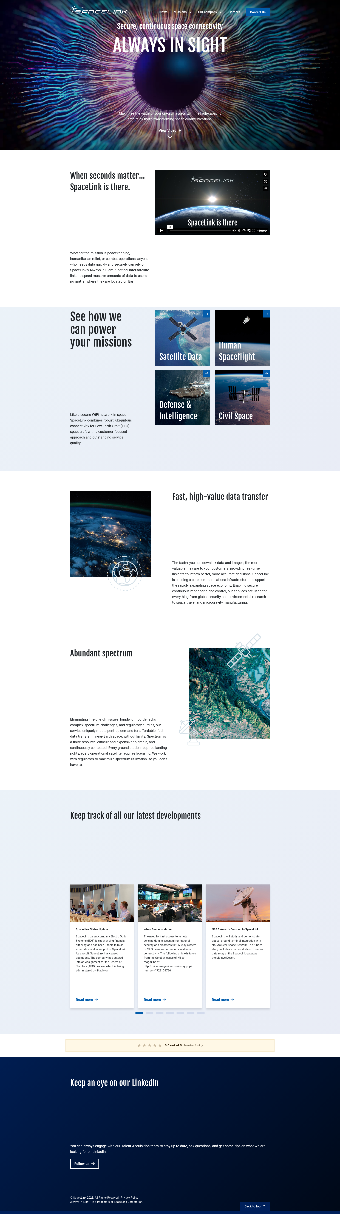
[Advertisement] (170, 81)
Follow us (82, 1164)
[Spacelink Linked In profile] (72, 1185)
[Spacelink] (99, 9)
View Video (167, 130)
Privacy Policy (129, 1197)
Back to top (252, 1206)
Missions (180, 12)
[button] (139, 1013)
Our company (207, 12)
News (163, 12)
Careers (234, 12)
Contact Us (258, 12)
